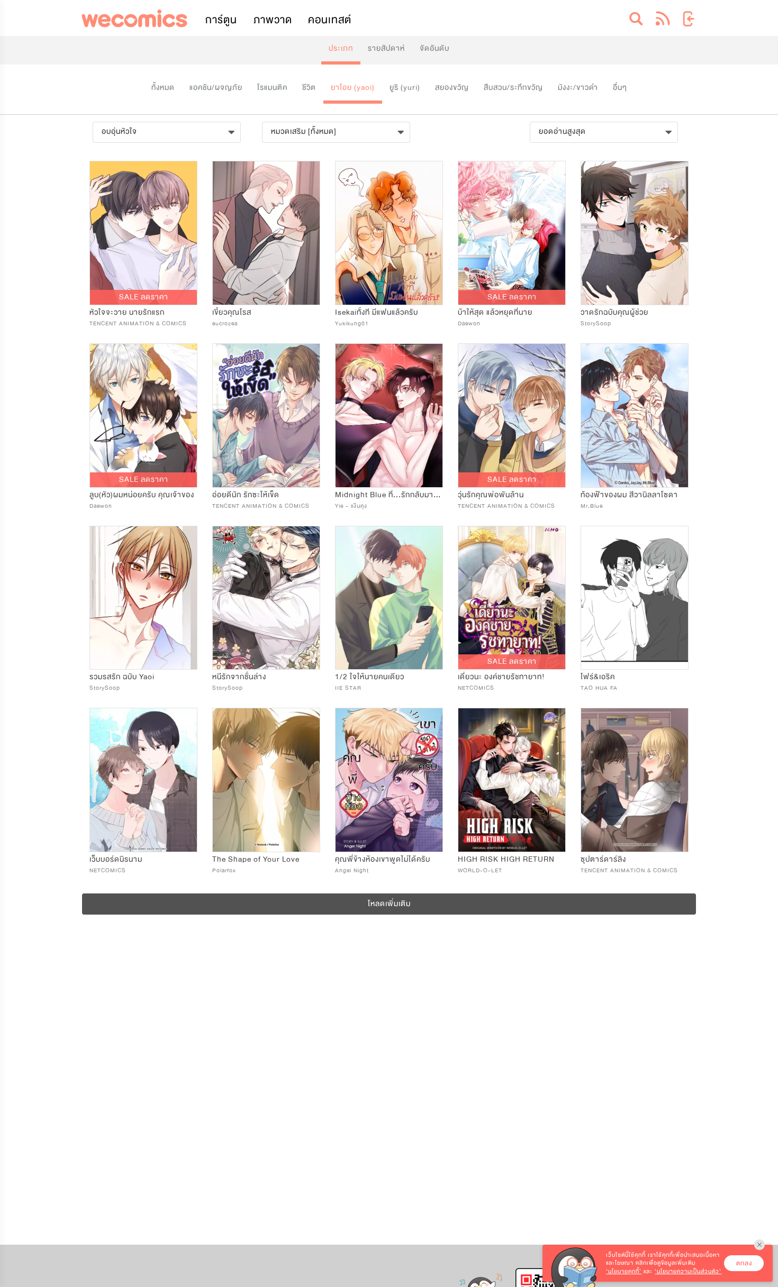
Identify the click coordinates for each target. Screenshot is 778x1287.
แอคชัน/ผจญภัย (215, 87)
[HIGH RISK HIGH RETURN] (511, 780)
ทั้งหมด (163, 87)
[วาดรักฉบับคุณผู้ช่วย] (634, 233)
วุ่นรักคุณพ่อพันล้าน (491, 494)
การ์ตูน (221, 20)
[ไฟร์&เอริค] (634, 598)
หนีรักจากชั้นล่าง (239, 676)
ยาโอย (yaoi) (353, 87)
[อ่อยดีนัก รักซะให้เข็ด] (266, 415)
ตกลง (744, 1263)
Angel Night (352, 870)
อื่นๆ (620, 87)
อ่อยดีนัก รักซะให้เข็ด (245, 494)
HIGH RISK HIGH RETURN (506, 859)
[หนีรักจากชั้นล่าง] (266, 598)
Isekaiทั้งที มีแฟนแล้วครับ (376, 312)
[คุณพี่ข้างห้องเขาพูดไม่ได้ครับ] (389, 780)
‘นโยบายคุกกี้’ (623, 1271)
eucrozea (225, 323)
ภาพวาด (273, 20)
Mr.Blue (592, 506)
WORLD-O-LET (480, 870)
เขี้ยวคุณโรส (231, 312)
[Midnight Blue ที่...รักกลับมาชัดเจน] (389, 415)
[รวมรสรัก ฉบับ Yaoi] (143, 598)
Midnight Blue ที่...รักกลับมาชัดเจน (395, 494)
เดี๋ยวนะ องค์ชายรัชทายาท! (501, 676)
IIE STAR (348, 688)
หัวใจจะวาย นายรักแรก (127, 312)
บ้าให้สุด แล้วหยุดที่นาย (495, 312)
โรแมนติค (272, 87)
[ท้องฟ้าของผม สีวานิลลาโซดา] (634, 415)
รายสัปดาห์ (386, 48)
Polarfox (224, 870)
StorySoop (596, 323)
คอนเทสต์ (329, 20)
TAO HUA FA (599, 688)
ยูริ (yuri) (405, 87)
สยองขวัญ (452, 87)
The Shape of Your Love (256, 859)
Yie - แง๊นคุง (351, 506)
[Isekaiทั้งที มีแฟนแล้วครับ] (389, 233)
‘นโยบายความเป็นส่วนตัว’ (688, 1271)
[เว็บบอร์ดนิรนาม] (143, 780)
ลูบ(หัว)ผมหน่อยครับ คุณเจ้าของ (141, 494)
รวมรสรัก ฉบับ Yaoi (122, 676)
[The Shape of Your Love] (266, 780)
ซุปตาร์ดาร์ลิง (603, 859)
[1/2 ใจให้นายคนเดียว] (389, 598)
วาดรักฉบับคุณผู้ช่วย (614, 312)
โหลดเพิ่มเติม (389, 903)
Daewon (469, 323)
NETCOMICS (476, 688)
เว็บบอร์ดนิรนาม (115, 859)
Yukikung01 (352, 323)
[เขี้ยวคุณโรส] (266, 233)
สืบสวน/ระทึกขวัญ (513, 87)
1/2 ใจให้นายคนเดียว (369, 676)
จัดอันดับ (434, 48)
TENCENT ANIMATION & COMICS (138, 323)
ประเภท (341, 48)
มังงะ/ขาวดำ (578, 87)
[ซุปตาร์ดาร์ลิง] (634, 780)
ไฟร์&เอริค (598, 676)
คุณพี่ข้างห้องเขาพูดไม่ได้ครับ (382, 859)
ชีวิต (309, 87)
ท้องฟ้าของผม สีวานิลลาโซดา (629, 494)
